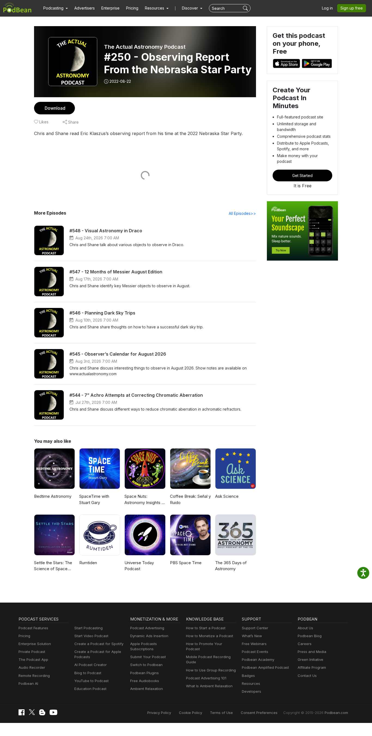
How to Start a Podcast (205, 628)
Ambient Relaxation (146, 688)
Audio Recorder (32, 667)
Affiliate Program (312, 667)
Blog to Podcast (87, 673)
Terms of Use (221, 712)
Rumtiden (88, 562)
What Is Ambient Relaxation (209, 686)
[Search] (246, 8)
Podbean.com (336, 712)
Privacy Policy (159, 712)
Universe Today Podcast (139, 566)
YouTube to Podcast (91, 681)
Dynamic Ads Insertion (149, 636)
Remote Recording (34, 675)
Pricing (132, 8)
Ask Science (227, 496)
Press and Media (312, 651)
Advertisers (84, 8)
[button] (55, 8)
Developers (251, 691)
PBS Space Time (186, 562)
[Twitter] (32, 712)
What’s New (252, 636)
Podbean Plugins (144, 673)
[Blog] (42, 712)
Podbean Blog (310, 636)
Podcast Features (33, 628)
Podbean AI (28, 683)
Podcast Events (255, 651)
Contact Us (307, 675)
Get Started (302, 175)
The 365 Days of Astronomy (231, 566)
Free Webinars (254, 644)
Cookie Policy (190, 712)
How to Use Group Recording (211, 670)
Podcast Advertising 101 (206, 678)
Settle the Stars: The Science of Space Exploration (53, 566)
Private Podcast (32, 651)
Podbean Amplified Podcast (265, 667)
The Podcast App (33, 659)
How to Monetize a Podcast (209, 636)
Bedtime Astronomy (52, 496)
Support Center (255, 628)
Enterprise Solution (35, 644)
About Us (305, 628)
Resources (251, 683)
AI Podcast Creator (90, 664)
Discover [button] (190, 8)
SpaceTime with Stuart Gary (94, 499)
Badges (248, 675)
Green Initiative (310, 659)
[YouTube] (53, 712)
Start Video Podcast (91, 636)
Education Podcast (90, 688)
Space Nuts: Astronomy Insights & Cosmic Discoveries (144, 500)
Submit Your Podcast (148, 657)
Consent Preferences (259, 712)
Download (55, 108)
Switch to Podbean (146, 664)
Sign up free (351, 8)
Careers (305, 644)
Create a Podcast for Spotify (98, 644)
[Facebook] (22, 712)
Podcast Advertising (147, 628)
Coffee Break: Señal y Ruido (190, 499)
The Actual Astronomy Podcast (144, 47)
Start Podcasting (88, 628)
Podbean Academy (258, 659)
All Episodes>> (242, 213)
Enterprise (110, 8)
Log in (327, 8)
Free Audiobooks (144, 681)
